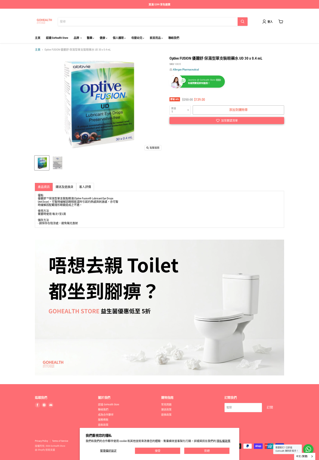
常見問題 (166, 404)
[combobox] (304, 456)
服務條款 (103, 419)
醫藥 (90, 38)
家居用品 (155, 38)
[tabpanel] (159, 209)
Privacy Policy (41, 441)
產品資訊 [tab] (44, 187)
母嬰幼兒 (137, 38)
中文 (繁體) (302, 456)
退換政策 (166, 414)
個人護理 (118, 38)
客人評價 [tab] (85, 187)
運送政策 (166, 409)
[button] (226, 120)
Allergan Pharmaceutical (186, 69)
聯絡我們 (173, 38)
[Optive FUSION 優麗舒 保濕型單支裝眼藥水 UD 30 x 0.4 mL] (42, 163)
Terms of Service (60, 441)
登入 (270, 21)
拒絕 (207, 450)
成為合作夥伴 (106, 414)
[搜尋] (243, 21)
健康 (103, 38)
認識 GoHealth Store (57, 38)
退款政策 (103, 424)
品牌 (77, 38)
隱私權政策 (223, 441)
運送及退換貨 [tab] (64, 187)
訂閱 (270, 407)
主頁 (37, 38)
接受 (157, 450)
